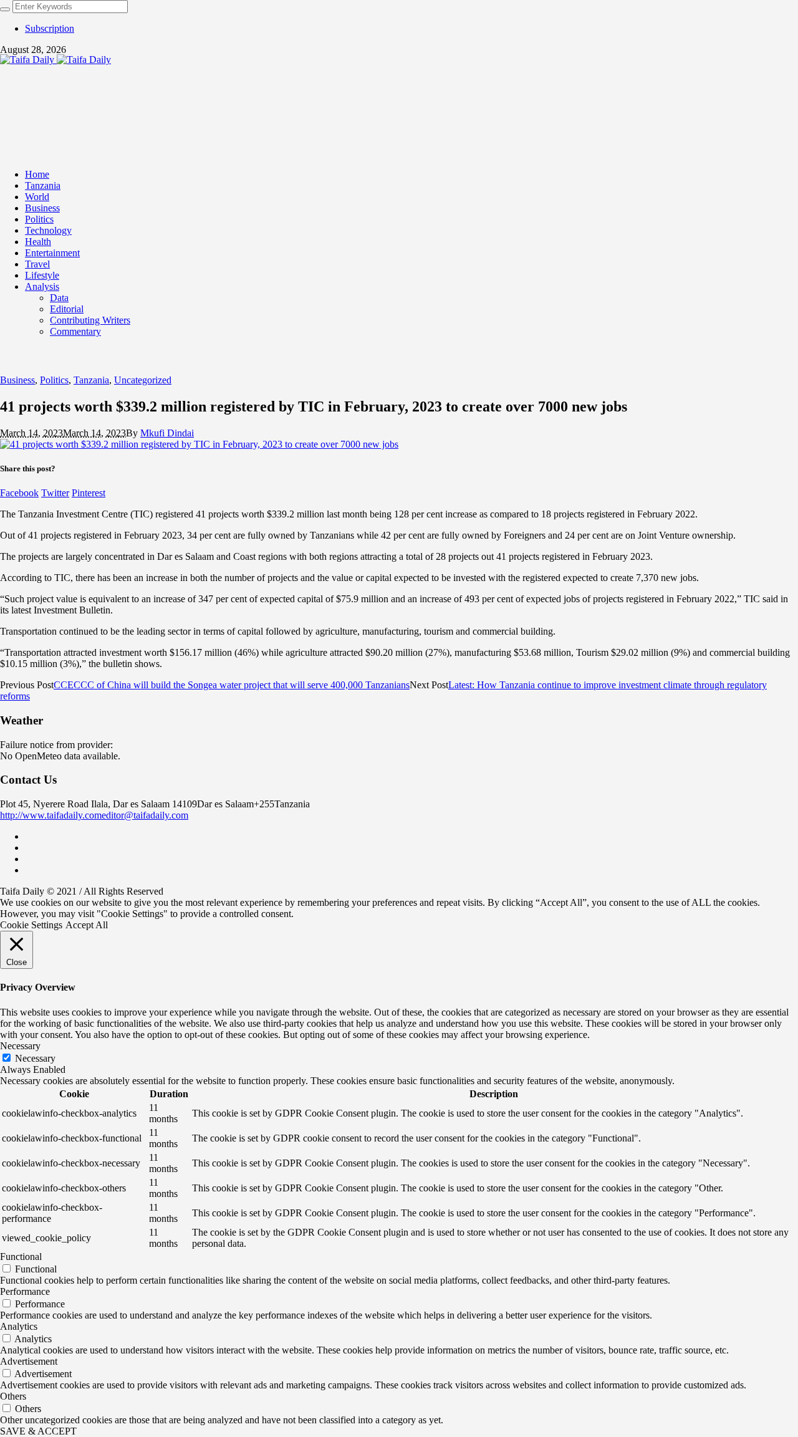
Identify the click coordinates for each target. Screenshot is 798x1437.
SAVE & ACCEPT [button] (38, 1431)
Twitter (55, 493)
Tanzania (91, 380)
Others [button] (13, 1396)
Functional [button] (21, 1256)
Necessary (35, 1058)
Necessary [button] (20, 1046)
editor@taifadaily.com (145, 815)
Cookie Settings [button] (31, 925)
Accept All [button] (86, 925)
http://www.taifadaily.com (51, 815)
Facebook (19, 493)
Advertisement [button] (28, 1361)
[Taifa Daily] (55, 59)
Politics (54, 380)
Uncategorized (142, 380)
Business (17, 380)
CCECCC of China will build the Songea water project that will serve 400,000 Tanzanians (232, 685)
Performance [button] (25, 1291)
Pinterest (88, 493)
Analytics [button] (18, 1326)
